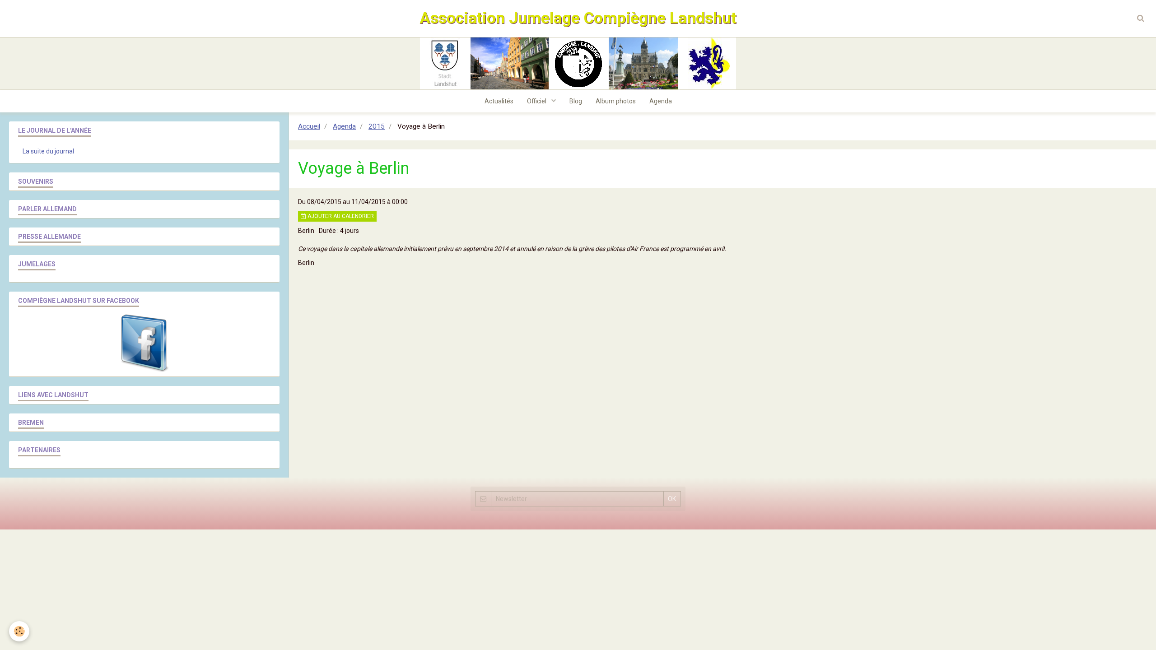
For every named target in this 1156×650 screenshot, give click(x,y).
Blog (575, 101)
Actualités (499, 101)
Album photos (616, 101)
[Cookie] (19, 631)
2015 (376, 126)
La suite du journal (48, 151)
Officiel (537, 101)
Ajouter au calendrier (340, 216)
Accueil (309, 126)
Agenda (660, 101)
